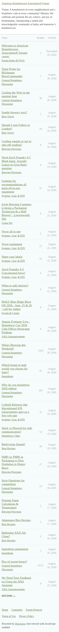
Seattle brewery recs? (14, 112)
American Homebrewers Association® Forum (25, 3)
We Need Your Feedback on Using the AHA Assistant (16, 581)
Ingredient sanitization (15, 549)
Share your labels (12, 256)
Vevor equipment (12, 244)
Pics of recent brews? (14, 561)
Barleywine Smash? (13, 444)
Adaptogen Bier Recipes (16, 520)
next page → (9, 595)
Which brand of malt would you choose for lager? (15, 368)
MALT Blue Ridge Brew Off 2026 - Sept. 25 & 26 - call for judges (17, 305)
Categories (16, 609)
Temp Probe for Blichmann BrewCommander (12, 72)
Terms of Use (9, 616)
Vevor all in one (11, 231)
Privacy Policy (26, 616)
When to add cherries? (15, 285)
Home (5, 609)
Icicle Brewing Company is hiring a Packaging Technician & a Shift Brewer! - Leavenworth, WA (16, 211)
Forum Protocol (34, 609)
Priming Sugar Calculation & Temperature (10, 504)
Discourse (20, 623)
